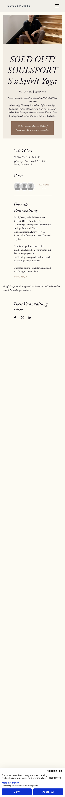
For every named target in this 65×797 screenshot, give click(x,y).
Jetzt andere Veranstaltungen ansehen (32, 129)
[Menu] (57, 6)
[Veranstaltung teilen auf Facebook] (15, 317)
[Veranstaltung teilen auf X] (22, 317)
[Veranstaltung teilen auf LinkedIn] (29, 317)
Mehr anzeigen (20, 276)
